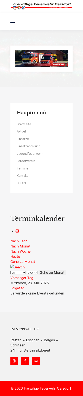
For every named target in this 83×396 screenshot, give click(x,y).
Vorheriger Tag (21, 278)
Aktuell (21, 131)
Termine (22, 168)
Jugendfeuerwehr (30, 153)
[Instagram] (14, 361)
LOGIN (21, 183)
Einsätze (23, 139)
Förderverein (26, 161)
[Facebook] (25, 361)
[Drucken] (17, 231)
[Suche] (17, 267)
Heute (15, 256)
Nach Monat (20, 246)
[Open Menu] (12, 21)
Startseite (24, 124)
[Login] (36, 361)
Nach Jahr (18, 241)
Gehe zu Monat (22, 261)
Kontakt (22, 175)
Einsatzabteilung (28, 146)
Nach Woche (20, 251)
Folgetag (17, 288)
